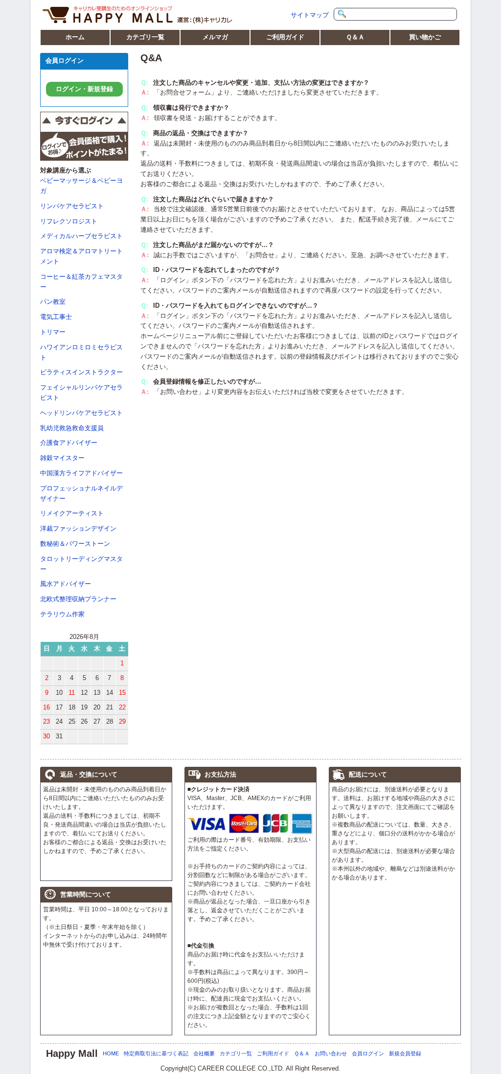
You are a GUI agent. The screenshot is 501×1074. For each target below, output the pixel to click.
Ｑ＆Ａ (355, 37)
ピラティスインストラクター (81, 372)
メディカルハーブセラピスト (81, 236)
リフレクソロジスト (68, 221)
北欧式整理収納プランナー (78, 599)
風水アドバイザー (65, 583)
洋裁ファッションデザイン (78, 528)
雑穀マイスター (62, 458)
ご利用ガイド (285, 37)
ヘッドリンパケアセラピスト (81, 412)
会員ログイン (368, 1053)
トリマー (53, 332)
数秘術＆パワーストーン (75, 543)
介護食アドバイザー (68, 442)
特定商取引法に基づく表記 (156, 1053)
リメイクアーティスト (72, 513)
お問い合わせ (331, 1053)
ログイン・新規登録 (84, 89)
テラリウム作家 (62, 614)
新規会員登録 (405, 1053)
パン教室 (53, 301)
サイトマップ (310, 15)
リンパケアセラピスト (72, 206)
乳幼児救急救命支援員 (72, 428)
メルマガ (215, 37)
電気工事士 (56, 316)
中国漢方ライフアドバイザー (81, 473)
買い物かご (425, 37)
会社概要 (204, 1053)
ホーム (75, 37)
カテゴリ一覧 (145, 37)
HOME (111, 1053)
